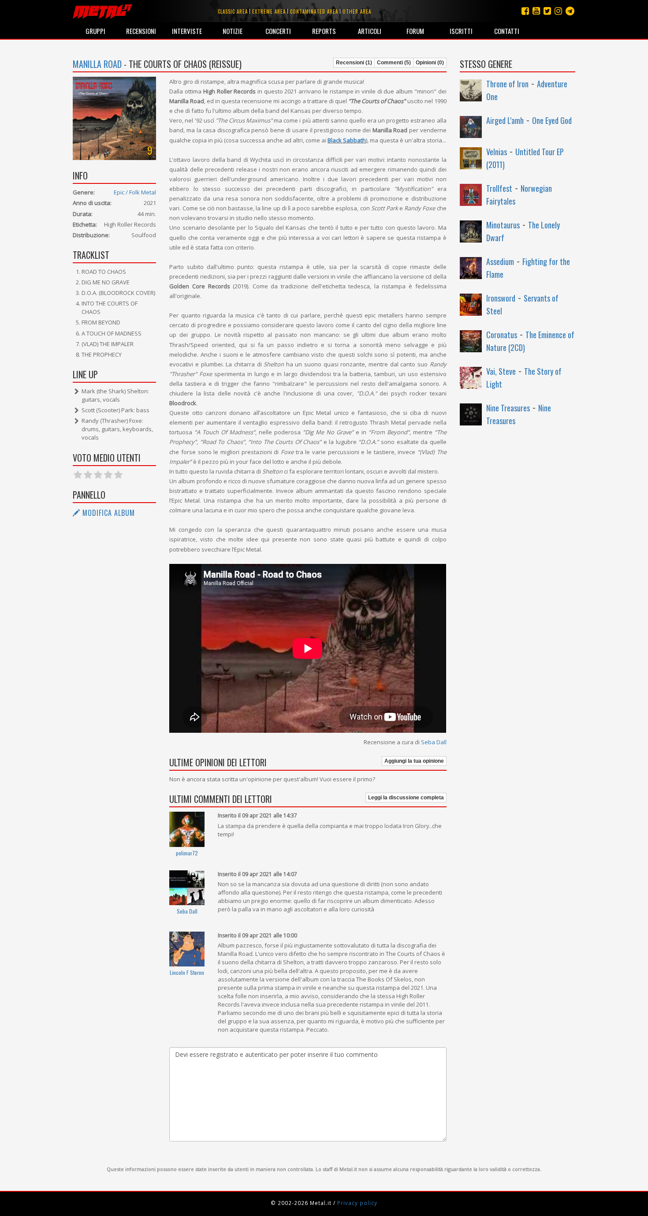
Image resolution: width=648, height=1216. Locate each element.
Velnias (496, 151)
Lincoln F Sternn (187, 972)
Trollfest (499, 188)
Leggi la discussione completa (406, 798)
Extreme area (269, 11)
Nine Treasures (508, 408)
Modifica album (107, 512)
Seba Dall (434, 742)
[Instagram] (570, 11)
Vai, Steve (501, 371)
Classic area (233, 11)
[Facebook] (525, 11)
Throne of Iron (507, 84)
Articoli (369, 31)
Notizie (232, 31)
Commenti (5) (394, 63)
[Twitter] (547, 11)
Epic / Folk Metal (135, 192)
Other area (357, 11)
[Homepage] (102, 11)
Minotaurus (503, 225)
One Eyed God (552, 120)
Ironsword (500, 298)
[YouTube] (536, 11)
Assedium (500, 261)
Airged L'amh (505, 120)
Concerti (278, 31)
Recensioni (141, 31)
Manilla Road (97, 64)
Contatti (506, 31)
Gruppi (95, 31)
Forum (415, 31)
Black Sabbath (347, 140)
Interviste (187, 31)
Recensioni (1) (354, 63)
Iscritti (461, 31)
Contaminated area (314, 11)
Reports (324, 31)
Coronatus (501, 334)
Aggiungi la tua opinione (414, 761)
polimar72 (187, 853)
